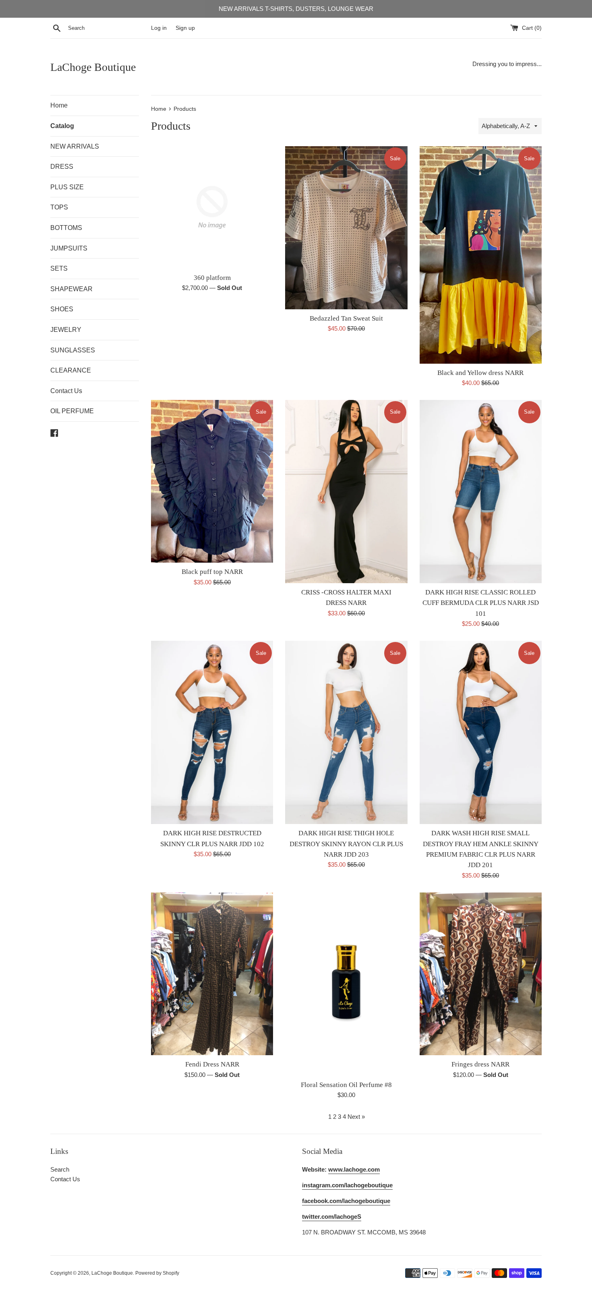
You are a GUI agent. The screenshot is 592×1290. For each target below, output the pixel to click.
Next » (356, 1116)
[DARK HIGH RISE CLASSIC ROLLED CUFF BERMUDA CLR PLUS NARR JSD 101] (481, 491)
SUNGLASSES (72, 350)
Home (59, 105)
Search (59, 1169)
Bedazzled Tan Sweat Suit (346, 318)
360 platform (212, 278)
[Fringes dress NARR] (481, 973)
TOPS (59, 207)
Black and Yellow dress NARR (480, 373)
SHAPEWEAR (71, 289)
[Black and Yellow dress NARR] (481, 254)
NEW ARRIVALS (74, 146)
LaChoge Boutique (93, 67)
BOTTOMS (66, 227)
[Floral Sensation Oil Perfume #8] (346, 984)
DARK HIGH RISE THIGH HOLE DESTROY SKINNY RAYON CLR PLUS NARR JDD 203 (346, 843)
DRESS (61, 166)
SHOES (61, 309)
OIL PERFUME (72, 411)
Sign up (185, 28)
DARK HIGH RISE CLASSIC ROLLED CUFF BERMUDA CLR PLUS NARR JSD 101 (480, 602)
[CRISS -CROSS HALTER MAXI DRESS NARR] (346, 491)
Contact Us (66, 390)
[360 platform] (212, 207)
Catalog (62, 125)
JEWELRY (65, 329)
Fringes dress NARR (480, 1064)
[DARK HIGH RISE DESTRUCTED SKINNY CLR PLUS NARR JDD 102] (212, 732)
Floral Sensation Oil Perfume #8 (346, 1085)
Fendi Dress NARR (212, 1064)
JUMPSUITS (68, 248)
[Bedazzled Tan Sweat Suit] (346, 227)
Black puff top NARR (212, 572)
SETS (59, 268)
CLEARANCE (70, 370)
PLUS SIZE (67, 187)
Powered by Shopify (157, 1273)
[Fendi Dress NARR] (212, 973)
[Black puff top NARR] (212, 481)
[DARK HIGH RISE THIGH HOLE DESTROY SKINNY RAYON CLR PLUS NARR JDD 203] (346, 732)
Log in (159, 28)
